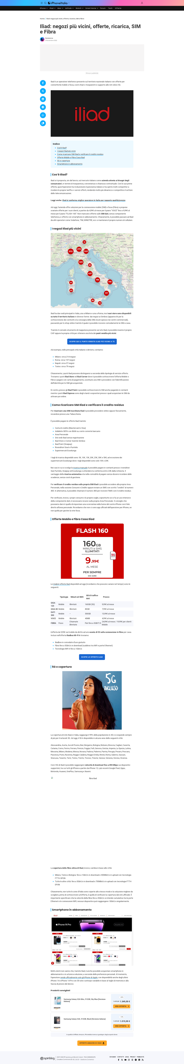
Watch (78, 8)
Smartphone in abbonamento (69, 164)
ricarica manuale (80, 468)
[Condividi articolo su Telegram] (43, 107)
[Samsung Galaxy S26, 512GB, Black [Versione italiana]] (57, 1020)
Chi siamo (112, 1057)
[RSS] (142, 1060)
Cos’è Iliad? (62, 148)
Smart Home (91, 8)
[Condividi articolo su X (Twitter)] (43, 91)
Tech (110, 8)
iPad (51, 8)
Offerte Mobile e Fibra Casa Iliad (71, 157)
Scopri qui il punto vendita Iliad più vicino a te (92, 342)
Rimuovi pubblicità (92, 73)
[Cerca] (45, 3)
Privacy (133, 1057)
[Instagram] (129, 1060)
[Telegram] (135, 1060)
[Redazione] (42, 39)
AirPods (68, 8)
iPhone (43, 8)
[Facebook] (118, 1060)
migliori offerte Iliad (61, 584)
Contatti (120, 1057)
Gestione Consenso (87, 1059)
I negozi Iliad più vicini (66, 151)
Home (42, 19)
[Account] (142, 3)
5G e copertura (63, 161)
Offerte (118, 8)
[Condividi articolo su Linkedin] (43, 99)
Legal (127, 1057)
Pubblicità (140, 1057)
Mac (59, 8)
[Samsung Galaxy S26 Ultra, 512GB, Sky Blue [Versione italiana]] (57, 1000)
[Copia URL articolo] (43, 123)
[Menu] (42, 3)
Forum (103, 8)
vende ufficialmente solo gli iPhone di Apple (79, 977)
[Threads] (132, 1060)
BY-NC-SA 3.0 (75, 1059)
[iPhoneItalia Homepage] (57, 3)
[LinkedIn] (139, 1060)
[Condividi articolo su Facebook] (43, 83)
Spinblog (69, 1057)
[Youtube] (125, 1060)
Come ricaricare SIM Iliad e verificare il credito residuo (80, 154)
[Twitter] (122, 1060)
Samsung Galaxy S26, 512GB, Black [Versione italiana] (84, 1019)
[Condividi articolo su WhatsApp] (43, 115)
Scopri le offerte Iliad (92, 657)
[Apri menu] (69, 3)
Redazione (49, 38)
